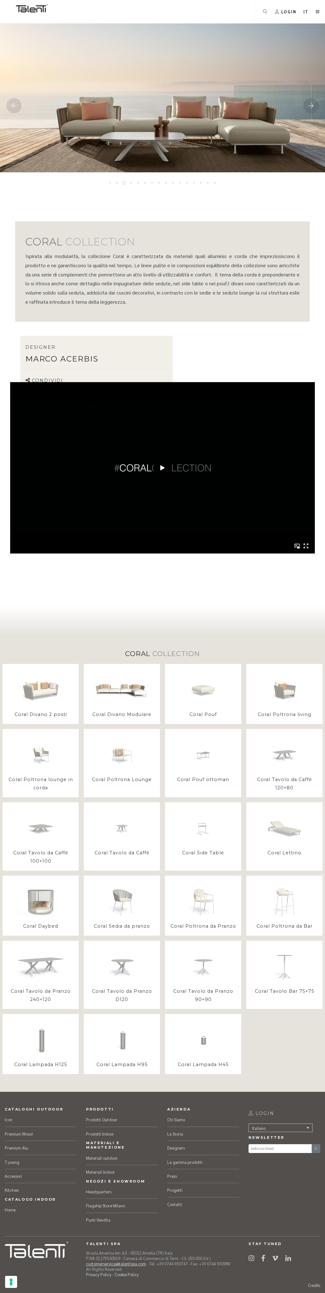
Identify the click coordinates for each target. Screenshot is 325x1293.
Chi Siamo (176, 1119)
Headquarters (98, 1191)
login (264, 1113)
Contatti (174, 1204)
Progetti (174, 1190)
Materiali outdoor (102, 1158)
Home (10, 1209)
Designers (176, 1147)
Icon (8, 1119)
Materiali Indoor (100, 1172)
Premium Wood (19, 1134)
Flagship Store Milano (105, 1205)
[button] (306, 11)
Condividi (47, 380)
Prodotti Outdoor (101, 1119)
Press (172, 1176)
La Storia (175, 1134)
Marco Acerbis (61, 358)
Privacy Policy (98, 1274)
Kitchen (12, 1190)
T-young (12, 1162)
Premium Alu (16, 1147)
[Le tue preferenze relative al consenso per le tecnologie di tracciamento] (11, 1282)
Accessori (13, 1176)
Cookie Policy (127, 1274)
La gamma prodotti (184, 1162)
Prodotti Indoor (100, 1134)
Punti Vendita (98, 1220)
